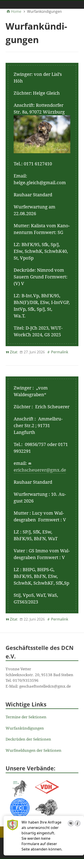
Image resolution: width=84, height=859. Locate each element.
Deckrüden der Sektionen (28, 739)
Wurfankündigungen (25, 728)
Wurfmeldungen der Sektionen (33, 750)
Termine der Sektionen (26, 717)
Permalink (59, 352)
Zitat (13, 352)
